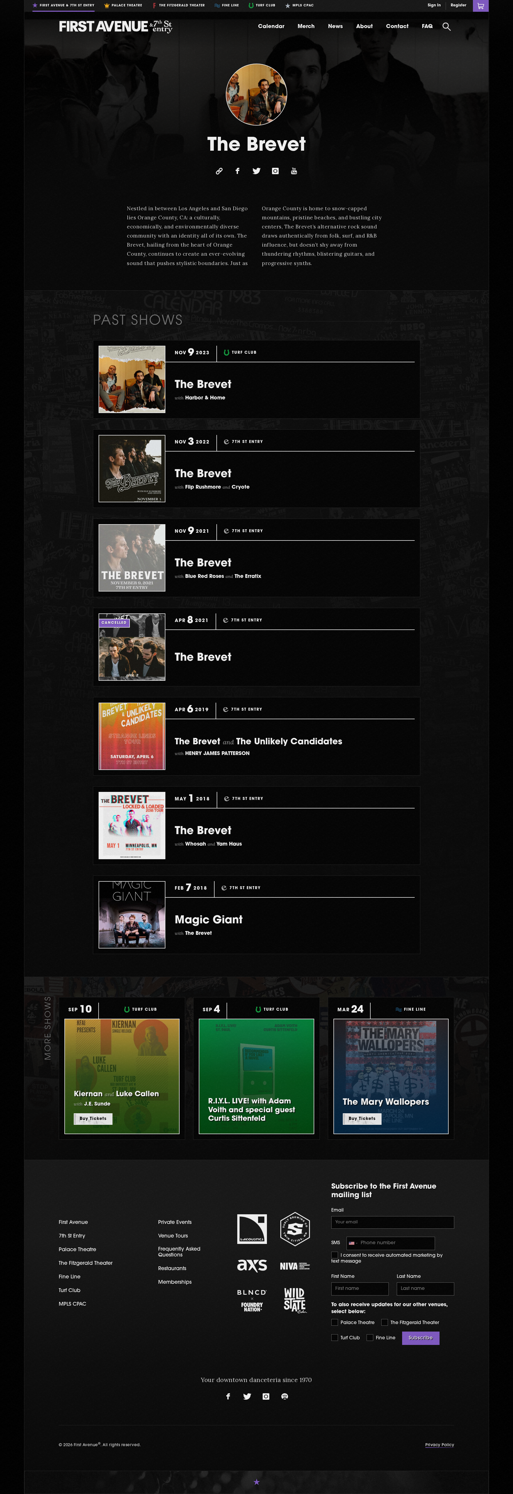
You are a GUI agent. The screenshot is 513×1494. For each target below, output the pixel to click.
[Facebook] (237, 171)
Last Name (409, 1276)
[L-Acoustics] (252, 1229)
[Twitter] (256, 171)
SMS (335, 1243)
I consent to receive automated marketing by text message (387, 1258)
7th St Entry (72, 1236)
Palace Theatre (357, 1323)
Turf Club (349, 1338)
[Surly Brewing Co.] (295, 1229)
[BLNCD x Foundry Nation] (252, 1301)
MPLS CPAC (72, 1304)
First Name (343, 1276)
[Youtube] (294, 171)
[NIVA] (295, 1266)
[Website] (219, 171)
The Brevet (203, 385)
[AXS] (252, 1266)
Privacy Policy (439, 1445)
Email (337, 1210)
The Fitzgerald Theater (414, 1323)
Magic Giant (209, 920)
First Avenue (73, 1222)
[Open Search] (446, 26)
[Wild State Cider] (295, 1301)
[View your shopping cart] (481, 6)
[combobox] (353, 1243)
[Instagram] (275, 171)
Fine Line (385, 1338)
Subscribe (421, 1338)
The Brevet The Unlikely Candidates (258, 742)
